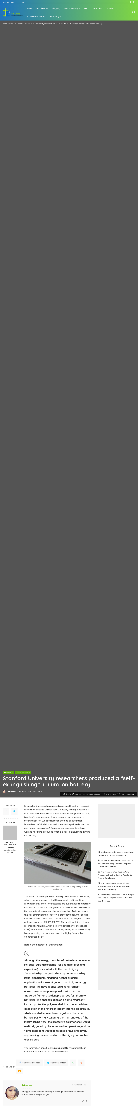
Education (8, 772)
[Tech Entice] (13, 12)
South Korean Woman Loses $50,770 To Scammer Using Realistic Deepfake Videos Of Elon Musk (115, 863)
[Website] (83, 1101)
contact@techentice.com (15, 2)
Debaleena (11, 791)
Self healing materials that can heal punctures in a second (10, 847)
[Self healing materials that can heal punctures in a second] (10, 833)
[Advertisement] (116, 821)
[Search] (133, 12)
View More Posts (79, 1085)
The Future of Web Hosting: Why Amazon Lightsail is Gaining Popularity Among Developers (115, 875)
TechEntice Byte (23, 772)
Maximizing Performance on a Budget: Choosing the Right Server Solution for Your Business (116, 897)
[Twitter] (133, 2)
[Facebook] (130, 2)
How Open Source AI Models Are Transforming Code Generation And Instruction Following (114, 886)
